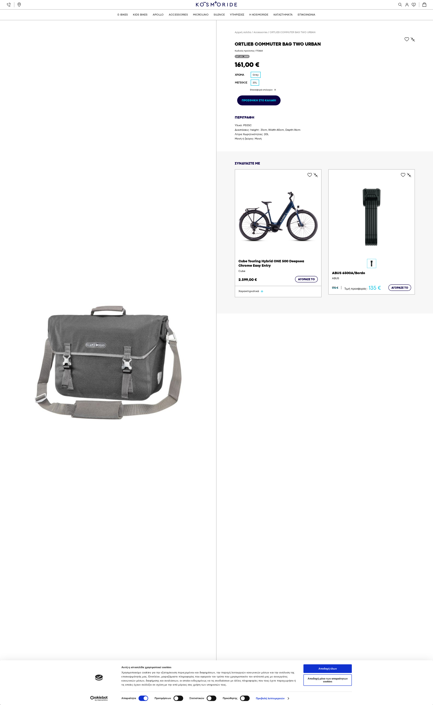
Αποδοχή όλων (327, 668)
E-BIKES (123, 15)
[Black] (371, 263)
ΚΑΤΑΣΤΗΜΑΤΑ (283, 15)
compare (411, 39)
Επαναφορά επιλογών (261, 90)
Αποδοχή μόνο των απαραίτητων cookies (328, 680)
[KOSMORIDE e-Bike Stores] (216, 3)
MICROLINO (201, 15)
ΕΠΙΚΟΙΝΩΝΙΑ (306, 15)
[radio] (256, 75)
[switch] (178, 698)
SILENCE (219, 15)
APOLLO (158, 15)
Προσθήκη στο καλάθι (259, 100)
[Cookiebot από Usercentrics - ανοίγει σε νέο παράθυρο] (99, 698)
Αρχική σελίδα (243, 32)
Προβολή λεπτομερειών (270, 698)
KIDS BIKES (140, 15)
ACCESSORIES (178, 15)
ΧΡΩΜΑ (239, 75)
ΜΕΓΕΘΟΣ (241, 83)
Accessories (260, 32)
